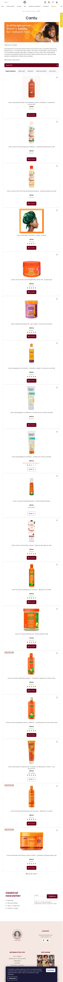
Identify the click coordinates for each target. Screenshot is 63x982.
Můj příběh (17, 961)
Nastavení (12, 978)
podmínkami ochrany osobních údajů (45, 903)
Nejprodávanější (41, 71)
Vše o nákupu (17, 956)
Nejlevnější (21, 71)
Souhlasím (50, 970)
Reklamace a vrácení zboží (17, 958)
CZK (5, 2)
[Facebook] (44, 940)
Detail (30, 469)
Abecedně (52, 71)
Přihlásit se (52, 896)
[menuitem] (2, 6)
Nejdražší (30, 71)
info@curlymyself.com (46, 935)
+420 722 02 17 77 (45, 937)
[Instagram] (47, 940)
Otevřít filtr (9, 65)
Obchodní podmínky (17, 965)
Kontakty (17, 963)
